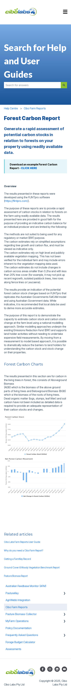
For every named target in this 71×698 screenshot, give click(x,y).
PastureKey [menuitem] (12, 593)
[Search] (64, 85)
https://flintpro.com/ (16, 201)
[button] (64, 593)
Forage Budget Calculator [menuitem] (20, 642)
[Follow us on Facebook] (42, 669)
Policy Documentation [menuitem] (19, 628)
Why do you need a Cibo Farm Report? (23, 550)
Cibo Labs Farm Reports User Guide (22, 541)
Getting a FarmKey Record (17, 558)
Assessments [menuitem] (13, 649)
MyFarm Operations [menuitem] (17, 621)
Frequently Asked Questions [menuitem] (22, 635)
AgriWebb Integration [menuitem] (18, 600)
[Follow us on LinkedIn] (57, 669)
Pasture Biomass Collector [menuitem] (21, 614)
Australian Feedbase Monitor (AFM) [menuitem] (26, 586)
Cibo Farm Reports (35, 108)
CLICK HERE (29, 168)
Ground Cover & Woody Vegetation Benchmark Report (32, 567)
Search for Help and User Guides (35, 61)
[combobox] (32, 85)
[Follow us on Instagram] (50, 669)
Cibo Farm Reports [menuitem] (17, 607)
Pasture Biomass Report (16, 575)
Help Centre (11, 108)
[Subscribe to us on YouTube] (64, 669)
